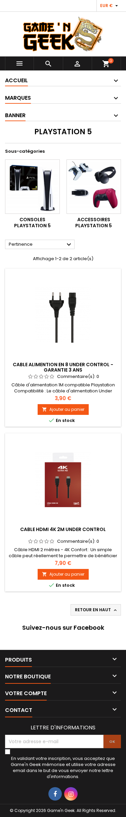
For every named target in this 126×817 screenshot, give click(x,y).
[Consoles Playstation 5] (32, 186)
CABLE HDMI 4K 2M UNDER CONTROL (63, 529)
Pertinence (41, 245)
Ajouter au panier (63, 409)
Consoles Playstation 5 (32, 222)
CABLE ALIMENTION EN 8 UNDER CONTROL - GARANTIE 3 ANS (63, 367)
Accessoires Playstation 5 (93, 222)
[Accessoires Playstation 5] (94, 186)
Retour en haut (96, 610)
